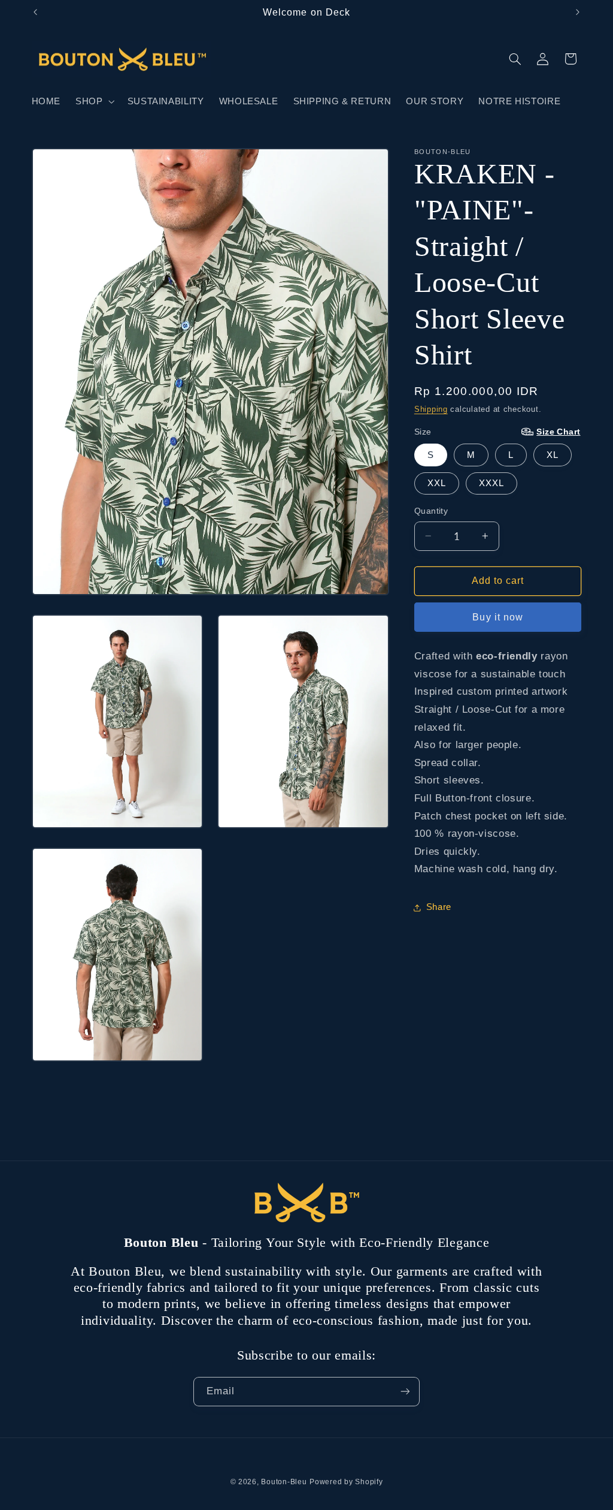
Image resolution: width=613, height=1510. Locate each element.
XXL (436, 483)
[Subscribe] (405, 1391)
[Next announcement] (578, 12)
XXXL (491, 483)
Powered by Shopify (346, 1481)
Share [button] (438, 907)
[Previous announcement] (35, 12)
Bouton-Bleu (283, 1481)
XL (553, 455)
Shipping (431, 409)
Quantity (431, 511)
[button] (94, 101)
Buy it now (497, 617)
